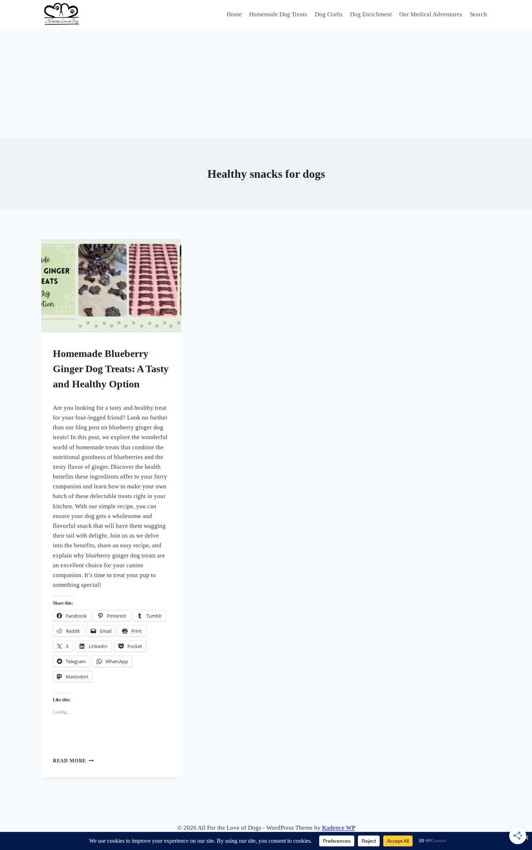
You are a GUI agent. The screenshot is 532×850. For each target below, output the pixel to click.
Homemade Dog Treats (278, 14)
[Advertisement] (266, 83)
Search (478, 14)
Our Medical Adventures (430, 14)
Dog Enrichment (371, 14)
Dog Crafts (329, 14)
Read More (73, 760)
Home (234, 14)
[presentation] (111, 285)
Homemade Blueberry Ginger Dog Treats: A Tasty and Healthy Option (111, 369)
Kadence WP (338, 827)
